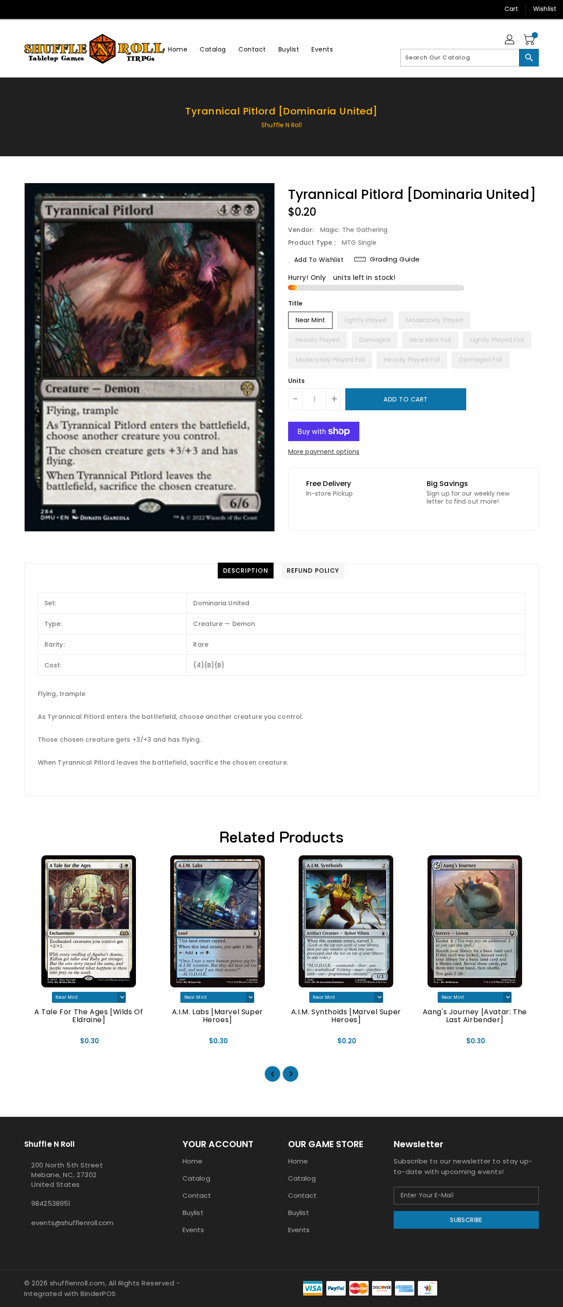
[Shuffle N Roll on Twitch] (81, 8)
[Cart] (530, 40)
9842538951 (50, 1203)
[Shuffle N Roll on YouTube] (47, 8)
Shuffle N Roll (281, 125)
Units (296, 381)
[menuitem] (178, 49)
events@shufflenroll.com (72, 1222)
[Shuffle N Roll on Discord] (64, 8)
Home (192, 1161)
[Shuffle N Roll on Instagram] (30, 8)
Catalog (196, 1178)
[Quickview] (39, 1044)
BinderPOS (98, 1293)
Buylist (193, 1212)
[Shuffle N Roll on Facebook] (14, 8)
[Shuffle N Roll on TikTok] (98, 8)
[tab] (246, 570)
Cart (511, 8)
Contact (197, 1195)
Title (295, 303)
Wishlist (544, 8)
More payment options (323, 451)
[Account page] (510, 40)
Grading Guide (395, 259)
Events (194, 1229)
